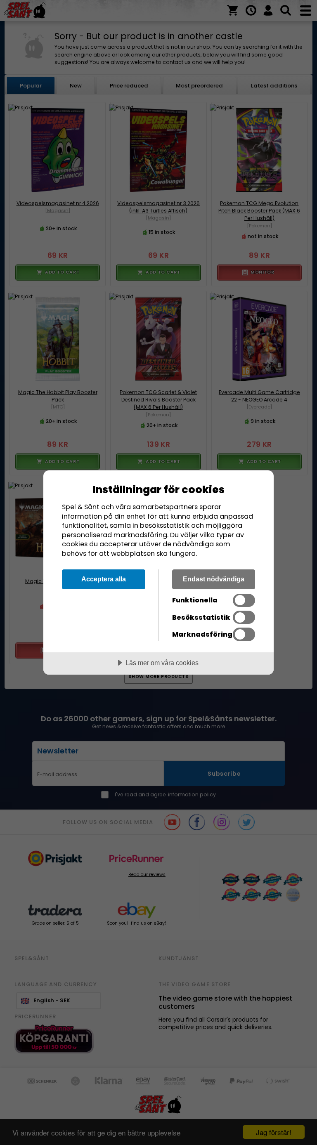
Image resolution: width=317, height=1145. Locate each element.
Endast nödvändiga (213, 579)
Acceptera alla (103, 579)
